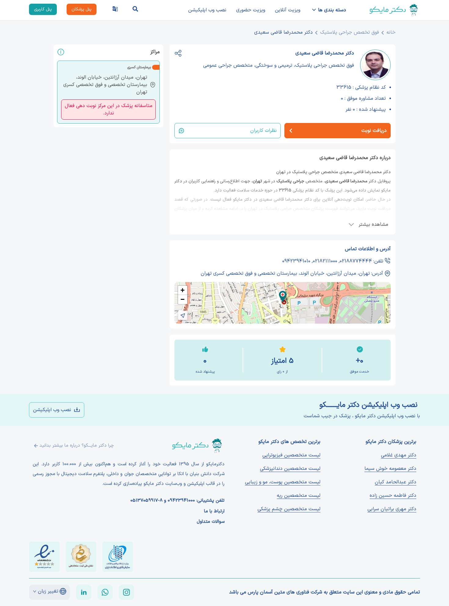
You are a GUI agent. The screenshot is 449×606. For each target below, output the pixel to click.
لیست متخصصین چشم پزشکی (288, 509)
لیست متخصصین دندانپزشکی (290, 468)
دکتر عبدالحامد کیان (395, 482)
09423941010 (296, 261)
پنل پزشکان (81, 9)
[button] (283, 296)
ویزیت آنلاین (287, 10)
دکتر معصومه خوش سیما (390, 468)
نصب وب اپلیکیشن (207, 10)
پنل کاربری (43, 9)
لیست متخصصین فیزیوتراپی (291, 455)
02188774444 (356, 261)
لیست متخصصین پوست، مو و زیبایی (282, 482)
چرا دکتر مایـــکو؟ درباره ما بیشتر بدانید (76, 445)
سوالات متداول (210, 522)
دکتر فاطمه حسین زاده (393, 495)
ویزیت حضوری (250, 10)
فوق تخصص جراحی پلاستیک (349, 32)
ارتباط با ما (214, 511)
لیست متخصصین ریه (298, 495)
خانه (391, 32)
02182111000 (325, 261)
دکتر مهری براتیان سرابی (391, 509)
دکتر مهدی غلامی (398, 455)
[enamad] (44, 556)
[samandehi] (81, 556)
